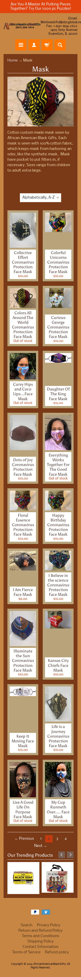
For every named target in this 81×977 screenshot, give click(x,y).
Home (12, 60)
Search (26, 924)
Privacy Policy (48, 924)
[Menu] (21, 44)
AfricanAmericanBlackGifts (49, 962)
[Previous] (61, 854)
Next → (40, 846)
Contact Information (40, 945)
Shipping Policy (40, 940)
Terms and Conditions (40, 935)
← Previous (24, 839)
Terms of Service (26, 951)
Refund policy (57, 951)
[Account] (34, 44)
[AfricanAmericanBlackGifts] (22, 26)
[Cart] (47, 44)
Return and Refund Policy (40, 929)
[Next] (70, 854)
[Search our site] (60, 44)
